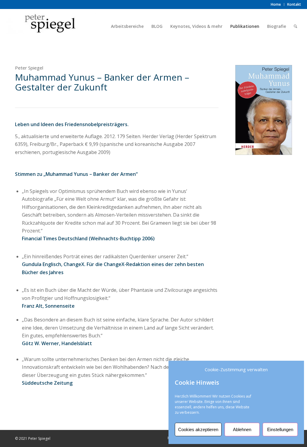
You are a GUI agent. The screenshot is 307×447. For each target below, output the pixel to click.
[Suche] (295, 26)
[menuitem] (276, 4)
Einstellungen (280, 429)
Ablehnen (242, 429)
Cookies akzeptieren (198, 429)
